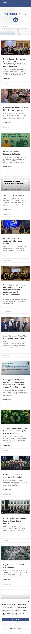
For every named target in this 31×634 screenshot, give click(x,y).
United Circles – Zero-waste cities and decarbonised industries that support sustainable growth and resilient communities (14, 290)
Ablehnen (15, 624)
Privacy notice (13, 632)
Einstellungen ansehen (15, 628)
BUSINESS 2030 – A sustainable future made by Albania (13, 241)
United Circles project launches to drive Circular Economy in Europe (15, 521)
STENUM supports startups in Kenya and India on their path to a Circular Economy (15, 431)
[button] (28, 601)
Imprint (19, 632)
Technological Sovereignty (13, 195)
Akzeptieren (15, 619)
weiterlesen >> (7, 78)
